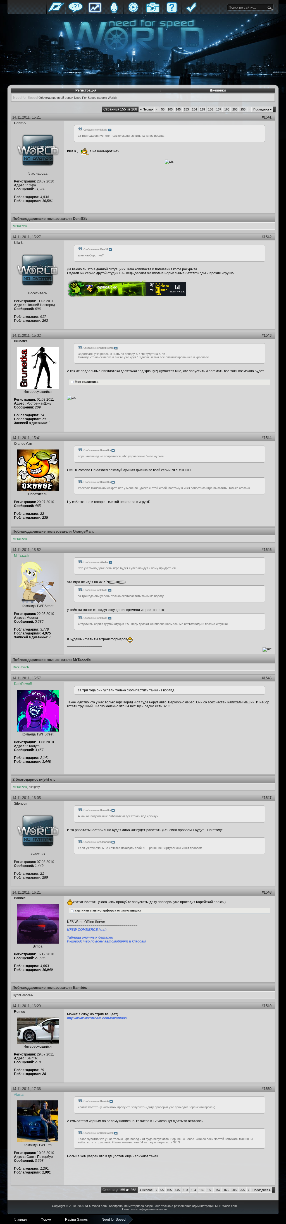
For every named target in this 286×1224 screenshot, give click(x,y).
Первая (146, 109)
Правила (191, 11)
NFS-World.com (96, 1206)
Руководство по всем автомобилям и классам (106, 941)
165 (226, 109)
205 (234, 109)
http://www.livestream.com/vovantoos (97, 1018)
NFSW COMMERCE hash (86, 930)
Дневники (218, 90)
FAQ (171, 11)
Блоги (113, 11)
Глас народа (37, 173)
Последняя (262, 109)
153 (186, 109)
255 (243, 109)
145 (178, 109)
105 (170, 109)
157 (218, 109)
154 (194, 109)
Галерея (152, 11)
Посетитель (37, 293)
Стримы (133, 11)
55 (163, 109)
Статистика (94, 11)
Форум (75, 11)
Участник (37, 854)
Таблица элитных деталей (90, 937)
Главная (56, 11)
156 (210, 109)
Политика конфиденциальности (144, 1209)
